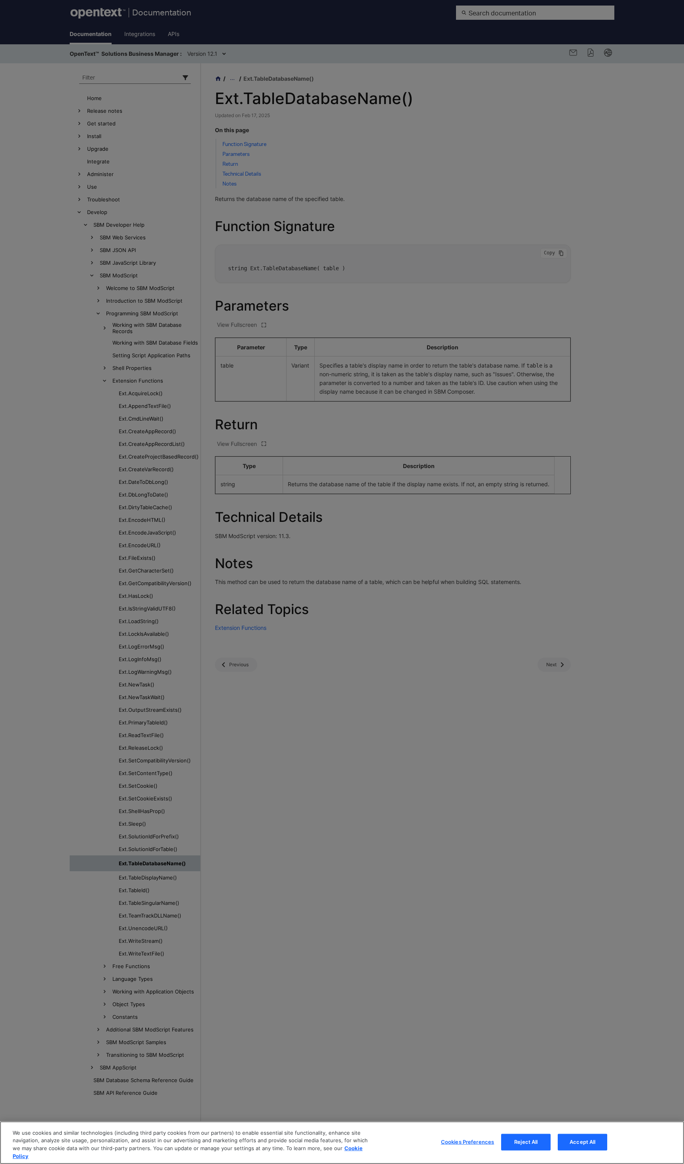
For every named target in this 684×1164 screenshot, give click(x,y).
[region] (342, 1142)
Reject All (526, 1142)
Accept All (582, 1142)
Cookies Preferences (467, 1142)
